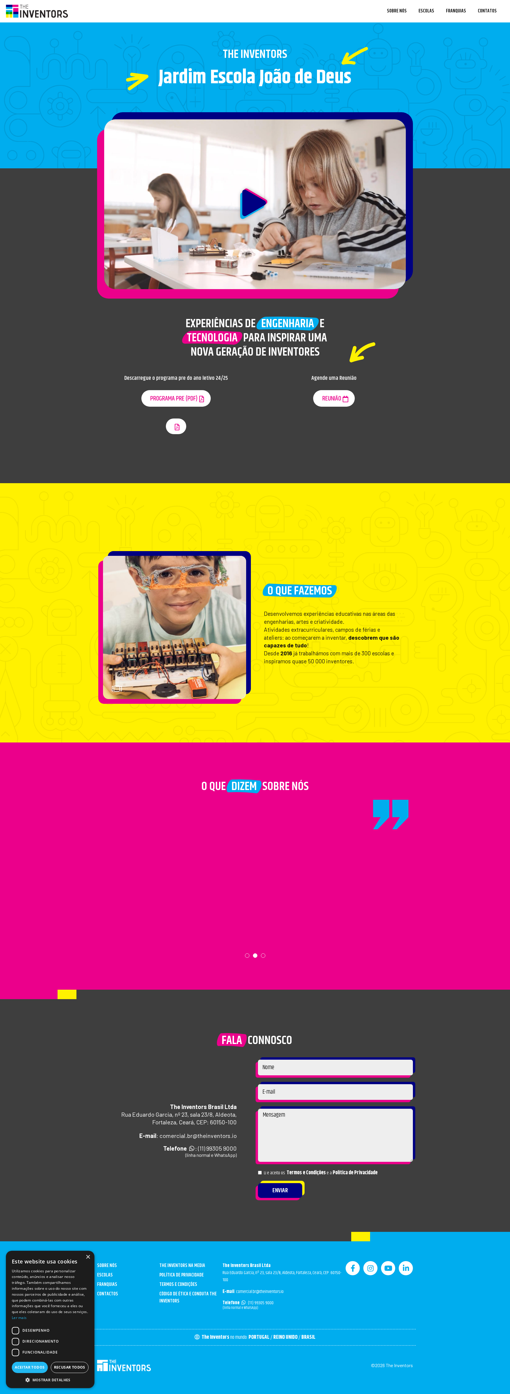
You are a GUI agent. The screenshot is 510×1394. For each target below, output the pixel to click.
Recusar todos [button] (69, 1367)
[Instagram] (370, 1268)
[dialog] (50, 1319)
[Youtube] (388, 1268)
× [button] (88, 1257)
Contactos (107, 1294)
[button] (255, 204)
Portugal (259, 1337)
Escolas (426, 11)
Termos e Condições (306, 1173)
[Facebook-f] (353, 1268)
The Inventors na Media (182, 1265)
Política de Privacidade (355, 1173)
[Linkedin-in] (406, 1268)
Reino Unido (285, 1337)
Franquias (456, 11)
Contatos (487, 11)
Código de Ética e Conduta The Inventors (188, 1297)
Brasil (308, 1337)
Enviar (280, 1190)
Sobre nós (397, 11)
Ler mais (19, 1317)
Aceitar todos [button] (30, 1367)
